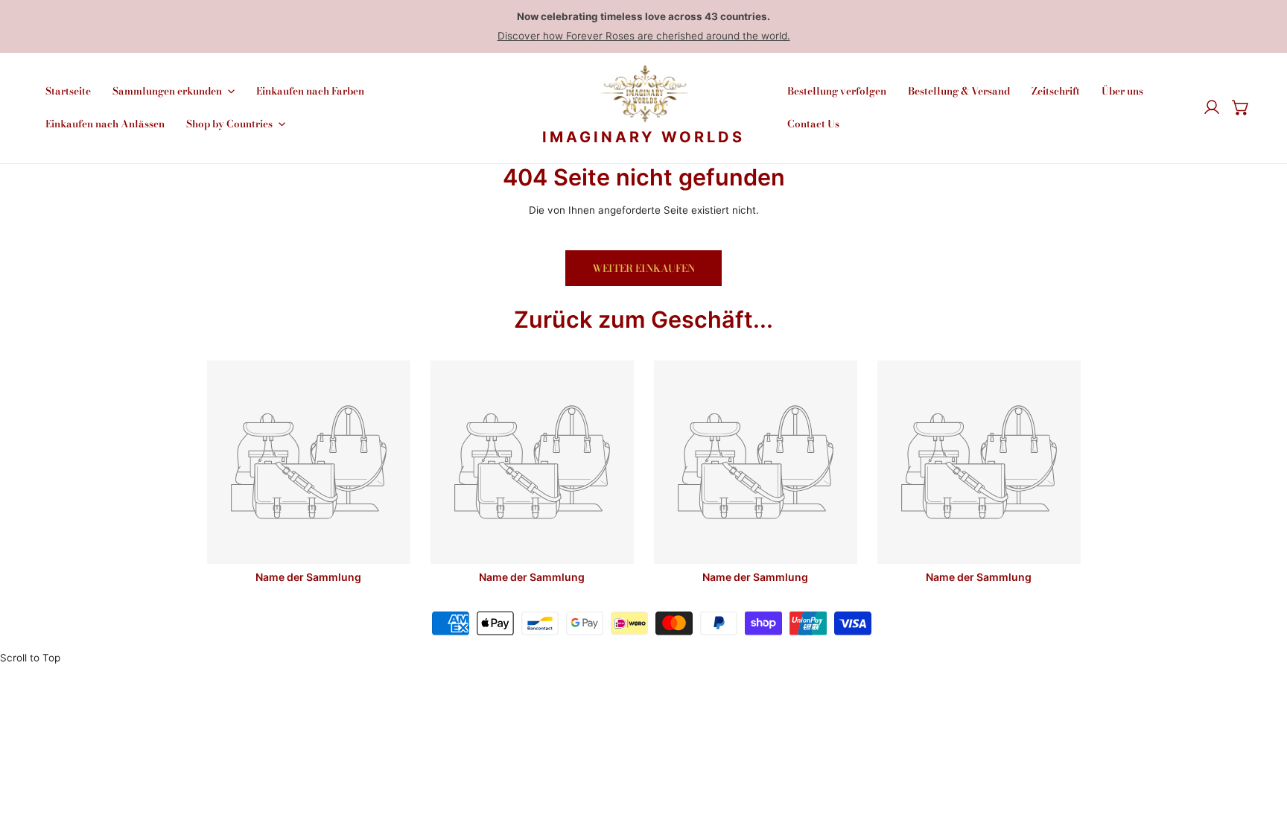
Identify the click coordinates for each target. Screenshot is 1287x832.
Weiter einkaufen (643, 268)
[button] (1241, 108)
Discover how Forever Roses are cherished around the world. (644, 36)
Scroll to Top (30, 658)
